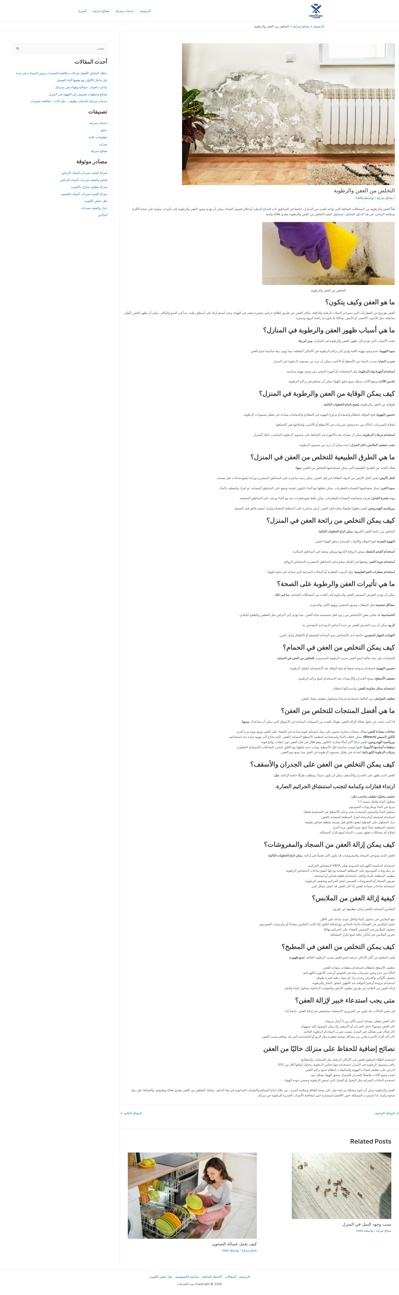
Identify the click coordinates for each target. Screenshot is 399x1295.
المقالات (230, 1277)
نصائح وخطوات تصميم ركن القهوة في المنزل (78, 94)
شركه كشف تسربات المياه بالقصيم (84, 194)
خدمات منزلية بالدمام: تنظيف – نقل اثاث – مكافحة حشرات (69, 101)
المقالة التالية (131, 1113)
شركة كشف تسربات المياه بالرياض (84, 173)
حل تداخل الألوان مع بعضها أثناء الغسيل (82, 80)
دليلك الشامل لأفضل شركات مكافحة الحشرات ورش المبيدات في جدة (61, 73)
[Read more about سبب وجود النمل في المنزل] (341, 1185)
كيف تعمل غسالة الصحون (234, 1243)
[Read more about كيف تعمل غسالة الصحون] (192, 1195)
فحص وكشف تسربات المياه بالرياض (83, 180)
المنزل (82, 11)
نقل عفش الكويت (95, 201)
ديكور (103, 130)
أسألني (102, 215)
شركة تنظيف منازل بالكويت (89, 187)
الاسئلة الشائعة (212, 1277)
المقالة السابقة (387, 1113)
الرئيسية (145, 11)
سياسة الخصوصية (187, 1277)
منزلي (103, 144)
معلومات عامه (98, 137)
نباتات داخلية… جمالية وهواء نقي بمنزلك (81, 87)
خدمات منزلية (125, 11)
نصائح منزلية (101, 11)
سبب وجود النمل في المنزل (366, 1224)
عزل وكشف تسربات (94, 208)
